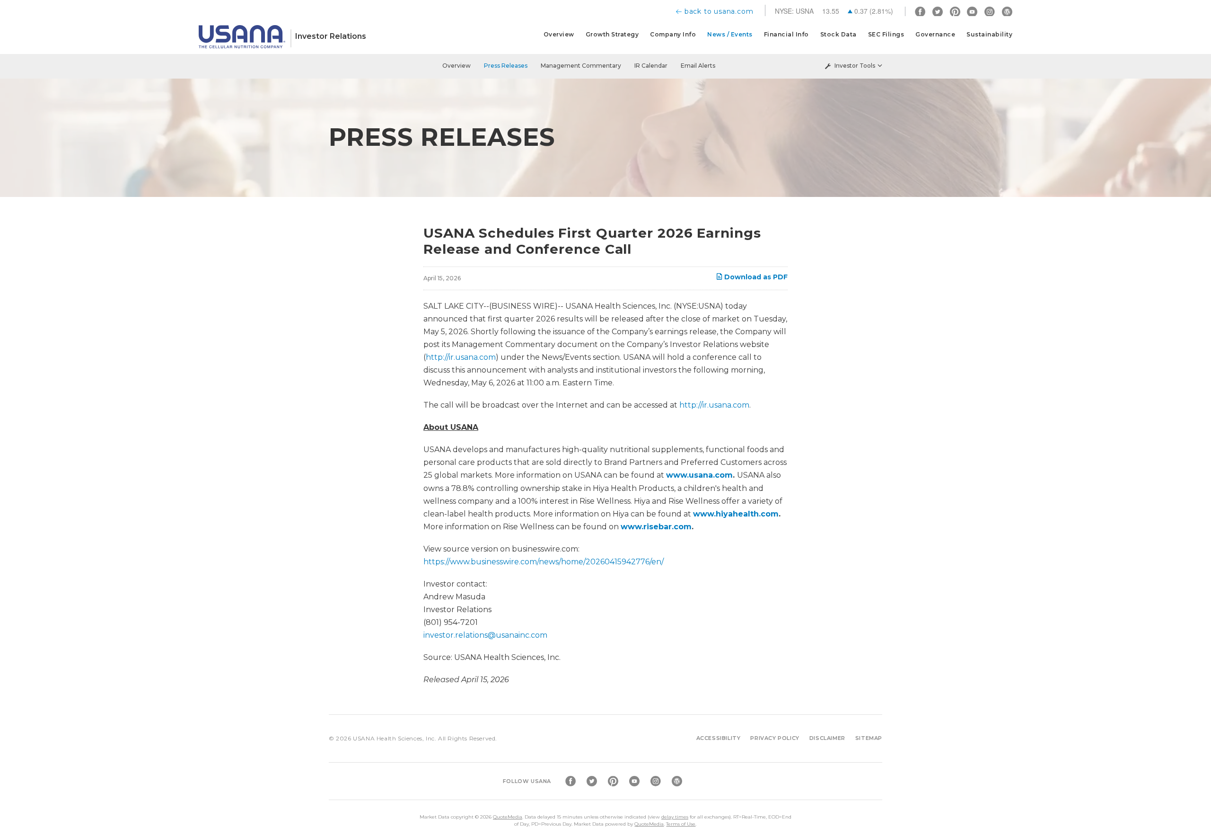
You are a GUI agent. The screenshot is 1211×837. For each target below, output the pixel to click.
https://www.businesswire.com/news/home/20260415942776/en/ (543, 561)
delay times (674, 817)
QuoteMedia (507, 817)
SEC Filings (886, 34)
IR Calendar (650, 65)
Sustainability (989, 34)
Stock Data (838, 34)
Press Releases (505, 65)
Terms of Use (680, 824)
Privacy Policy (774, 738)
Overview (559, 34)
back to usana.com (719, 11)
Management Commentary (581, 65)
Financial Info (786, 34)
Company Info (673, 34)
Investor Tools (854, 65)
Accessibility (718, 738)
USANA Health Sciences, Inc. (394, 738)
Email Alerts (698, 65)
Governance (935, 34)
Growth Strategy (612, 34)
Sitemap (868, 738)
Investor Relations (330, 36)
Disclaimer (827, 738)
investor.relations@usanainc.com (485, 635)
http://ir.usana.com (461, 357)
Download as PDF (755, 277)
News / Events (730, 34)
